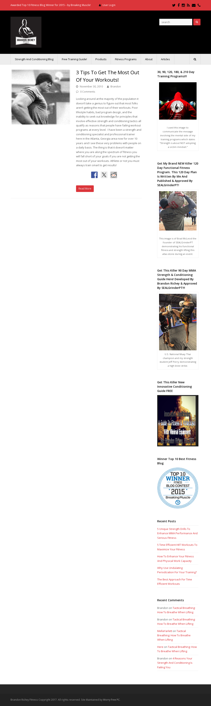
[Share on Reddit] (113, 175)
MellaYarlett (164, 631)
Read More (85, 188)
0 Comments (87, 91)
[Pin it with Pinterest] (123, 175)
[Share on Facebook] (94, 175)
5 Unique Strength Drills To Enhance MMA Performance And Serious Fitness (177, 533)
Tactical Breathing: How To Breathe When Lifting (174, 635)
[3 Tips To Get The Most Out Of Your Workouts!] (41, 97)
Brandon (115, 86)
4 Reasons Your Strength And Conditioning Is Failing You (174, 663)
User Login (108, 5)
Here (160, 647)
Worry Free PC (111, 699)
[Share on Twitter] (104, 175)
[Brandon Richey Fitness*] (26, 32)
